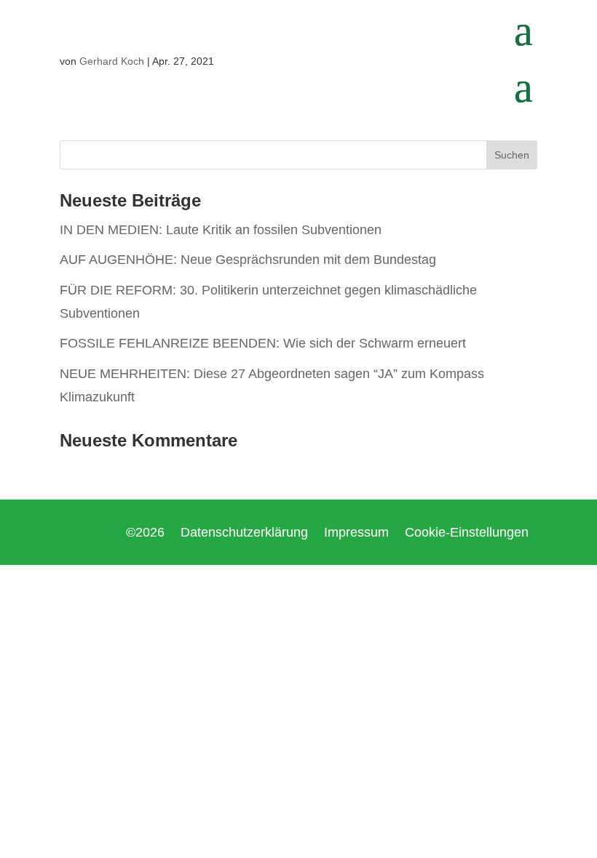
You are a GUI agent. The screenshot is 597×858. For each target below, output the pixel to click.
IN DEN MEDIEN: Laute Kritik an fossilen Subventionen (220, 229)
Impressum (356, 533)
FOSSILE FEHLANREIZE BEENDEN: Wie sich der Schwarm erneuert (263, 343)
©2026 (145, 533)
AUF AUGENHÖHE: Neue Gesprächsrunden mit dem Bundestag (248, 259)
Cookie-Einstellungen (467, 533)
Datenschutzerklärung (244, 533)
